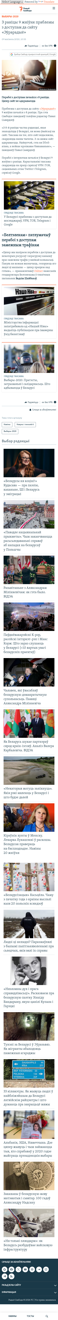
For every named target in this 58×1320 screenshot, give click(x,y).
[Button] (31, 46)
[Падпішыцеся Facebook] (11, 1269)
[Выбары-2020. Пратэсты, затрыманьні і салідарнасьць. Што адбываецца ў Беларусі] (29, 359)
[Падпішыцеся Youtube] (25, 1269)
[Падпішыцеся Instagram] (46, 1269)
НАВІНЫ (12, 1316)
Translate (49, 2)
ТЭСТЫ (30, 1316)
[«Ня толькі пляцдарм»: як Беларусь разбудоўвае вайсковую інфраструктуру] (29, 1223)
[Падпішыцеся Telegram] (4, 1276)
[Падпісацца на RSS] (11, 1276)
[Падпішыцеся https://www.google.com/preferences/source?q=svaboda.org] (4, 1269)
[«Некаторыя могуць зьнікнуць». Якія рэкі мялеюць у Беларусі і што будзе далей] (29, 770)
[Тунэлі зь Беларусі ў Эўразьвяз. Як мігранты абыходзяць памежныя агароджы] (29, 1026)
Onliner (38, 271)
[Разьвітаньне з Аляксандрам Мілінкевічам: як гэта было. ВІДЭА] (29, 570)
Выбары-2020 (10, 16)
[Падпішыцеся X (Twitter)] (18, 1269)
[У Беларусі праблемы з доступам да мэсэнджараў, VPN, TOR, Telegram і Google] (29, 195)
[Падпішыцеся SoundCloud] (39, 1269)
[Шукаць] (46, 1316)
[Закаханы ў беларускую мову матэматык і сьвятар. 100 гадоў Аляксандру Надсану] (29, 1176)
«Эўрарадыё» (47, 109)
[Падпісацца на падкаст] (32, 1269)
